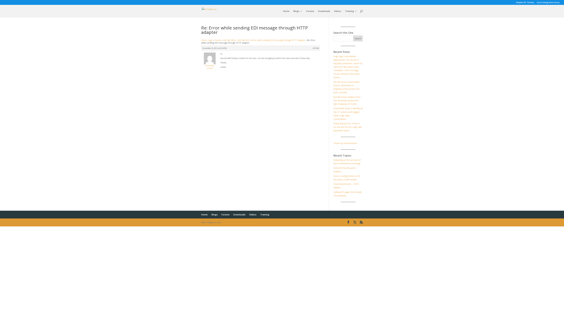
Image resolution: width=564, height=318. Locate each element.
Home (286, 11)
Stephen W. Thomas (525, 2)
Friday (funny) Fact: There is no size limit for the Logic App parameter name (347, 127)
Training (349, 11)
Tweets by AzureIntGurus (345, 143)
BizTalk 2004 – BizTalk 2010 (236, 40)
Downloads (324, 11)
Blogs (296, 11)
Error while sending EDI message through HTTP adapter (278, 40)
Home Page (207, 40)
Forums (310, 11)
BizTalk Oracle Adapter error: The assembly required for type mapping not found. (347, 100)
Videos (337, 11)
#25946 (316, 48)
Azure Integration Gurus (548, 2)
